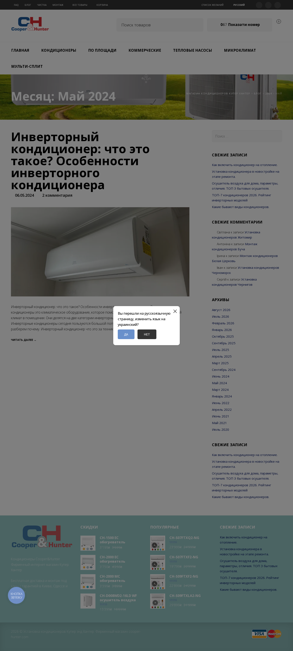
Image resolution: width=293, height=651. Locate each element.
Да (126, 334)
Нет (147, 334)
